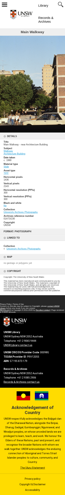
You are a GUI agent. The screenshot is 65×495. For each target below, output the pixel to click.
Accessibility (32, 490)
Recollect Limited (43, 310)
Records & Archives (45, 19)
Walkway (8, 151)
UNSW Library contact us (18, 345)
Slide (6, 166)
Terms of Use (18, 304)
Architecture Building (14, 153)
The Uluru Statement (32, 467)
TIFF (6, 173)
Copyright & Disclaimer (33, 484)
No (5, 205)
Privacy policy (32, 478)
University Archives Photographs (23, 248)
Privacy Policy (5, 304)
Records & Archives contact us (22, 381)
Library (43, 5)
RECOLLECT (5, 310)
